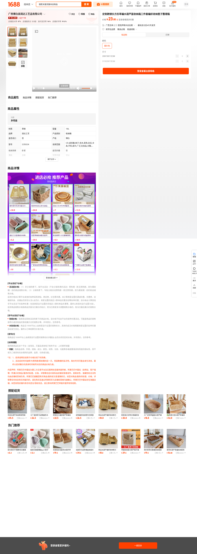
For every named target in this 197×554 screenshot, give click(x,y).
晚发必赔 (121, 29)
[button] (64, 61)
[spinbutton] (182, 56)
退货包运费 (110, 29)
